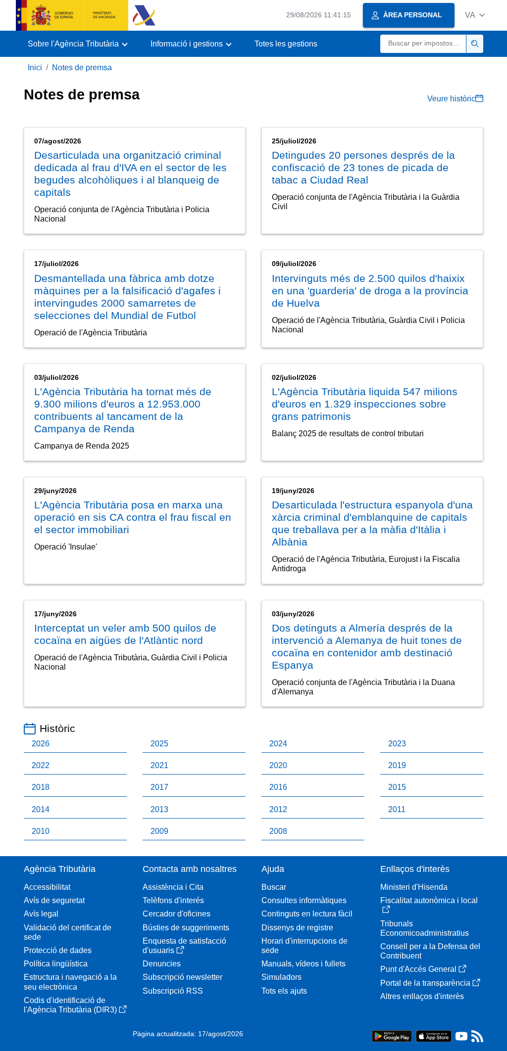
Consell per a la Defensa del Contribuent (430, 951)
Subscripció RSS (173, 991)
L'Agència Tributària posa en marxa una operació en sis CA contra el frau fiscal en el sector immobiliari (132, 517)
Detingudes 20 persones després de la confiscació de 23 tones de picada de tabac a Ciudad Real (363, 167)
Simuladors (281, 977)
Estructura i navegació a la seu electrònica (70, 982)
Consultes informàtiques (304, 900)
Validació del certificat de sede (67, 932)
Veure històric (451, 98)
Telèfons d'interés (173, 900)
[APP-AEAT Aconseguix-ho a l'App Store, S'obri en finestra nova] (434, 1035)
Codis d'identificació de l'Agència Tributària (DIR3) (70, 1005)
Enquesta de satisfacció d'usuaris (184, 946)
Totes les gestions (285, 44)
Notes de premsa (82, 67)
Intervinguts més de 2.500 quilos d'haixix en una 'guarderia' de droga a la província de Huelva (370, 291)
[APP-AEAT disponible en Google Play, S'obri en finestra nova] (392, 1035)
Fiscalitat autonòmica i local (429, 900)
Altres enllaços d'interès (422, 996)
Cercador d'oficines (176, 914)
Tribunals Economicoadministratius (424, 928)
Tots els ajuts (284, 991)
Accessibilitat (47, 887)
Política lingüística (56, 964)
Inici (35, 67)
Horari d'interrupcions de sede (304, 946)
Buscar (273, 887)
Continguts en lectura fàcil (307, 914)
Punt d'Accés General (418, 969)
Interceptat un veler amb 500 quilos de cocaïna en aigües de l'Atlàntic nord (125, 634)
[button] (474, 15)
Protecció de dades (58, 950)
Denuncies (162, 964)
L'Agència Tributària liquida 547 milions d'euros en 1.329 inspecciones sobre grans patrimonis (364, 404)
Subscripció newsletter (182, 977)
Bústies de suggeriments (186, 927)
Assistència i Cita (173, 887)
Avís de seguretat (54, 900)
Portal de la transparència (425, 983)
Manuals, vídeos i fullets (303, 964)
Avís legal (41, 914)
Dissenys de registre (297, 927)
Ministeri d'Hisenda (414, 887)
